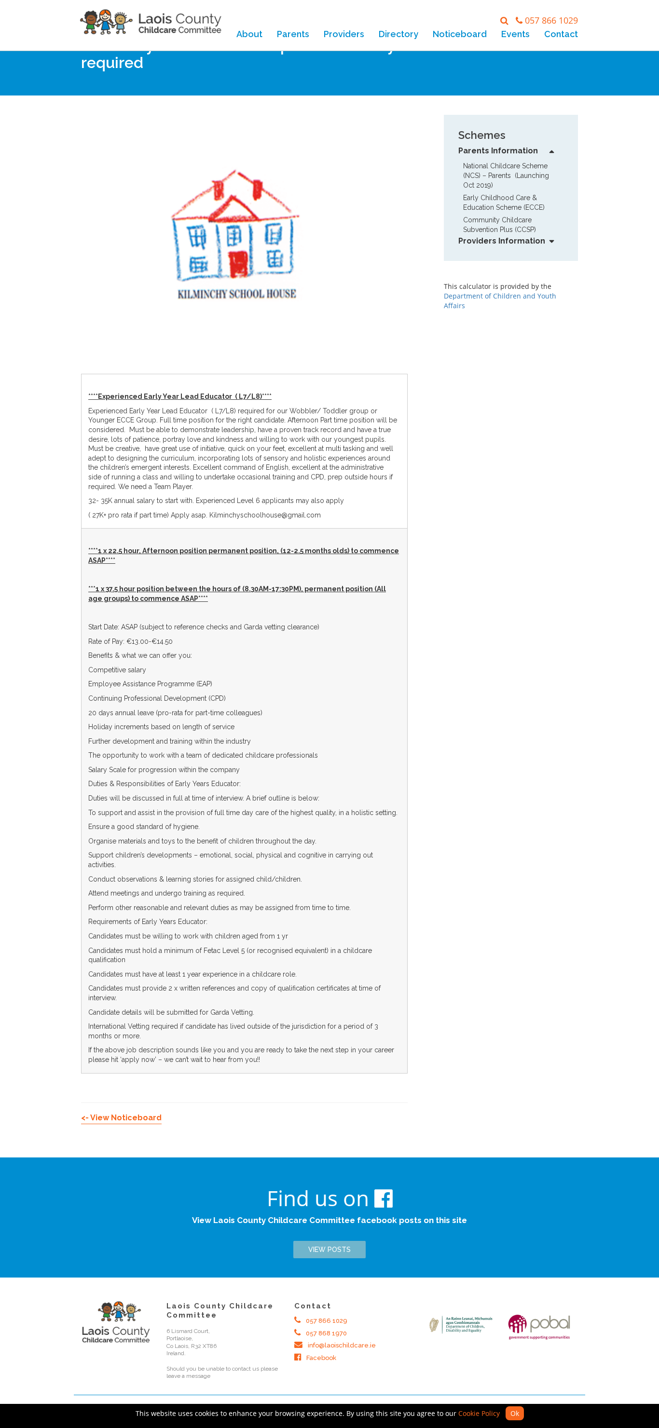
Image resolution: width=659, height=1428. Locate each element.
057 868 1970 (325, 1333)
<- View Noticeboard (121, 1117)
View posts (329, 1249)
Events (515, 34)
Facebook (320, 1357)
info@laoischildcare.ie (341, 1345)
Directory (398, 34)
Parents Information (498, 150)
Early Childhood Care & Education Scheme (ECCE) (504, 202)
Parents (293, 34)
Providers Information (501, 240)
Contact (561, 34)
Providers (344, 34)
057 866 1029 (551, 20)
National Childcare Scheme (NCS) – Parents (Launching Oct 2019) (506, 175)
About (249, 34)
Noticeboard (460, 34)
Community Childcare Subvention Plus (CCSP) (499, 224)
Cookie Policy (479, 1413)
